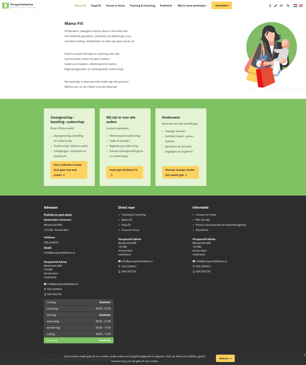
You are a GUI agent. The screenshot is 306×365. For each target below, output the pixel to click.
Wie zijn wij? (203, 219)
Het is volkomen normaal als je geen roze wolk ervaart (67, 170)
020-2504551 (54, 289)
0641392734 (54, 294)
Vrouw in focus (115, 5)
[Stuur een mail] (281, 5)
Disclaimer (202, 230)
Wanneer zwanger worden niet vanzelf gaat (179, 172)
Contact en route (206, 214)
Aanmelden (221, 5)
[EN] (301, 5)
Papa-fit (96, 5)
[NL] (295, 5)
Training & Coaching (142, 5)
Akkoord (224, 358)
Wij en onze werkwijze (192, 5)
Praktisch (166, 5)
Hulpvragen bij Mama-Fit (123, 170)
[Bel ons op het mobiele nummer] (270, 5)
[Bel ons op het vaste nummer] (275, 5)
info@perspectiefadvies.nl (59, 252)
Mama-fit (80, 5)
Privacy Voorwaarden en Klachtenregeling (221, 225)
